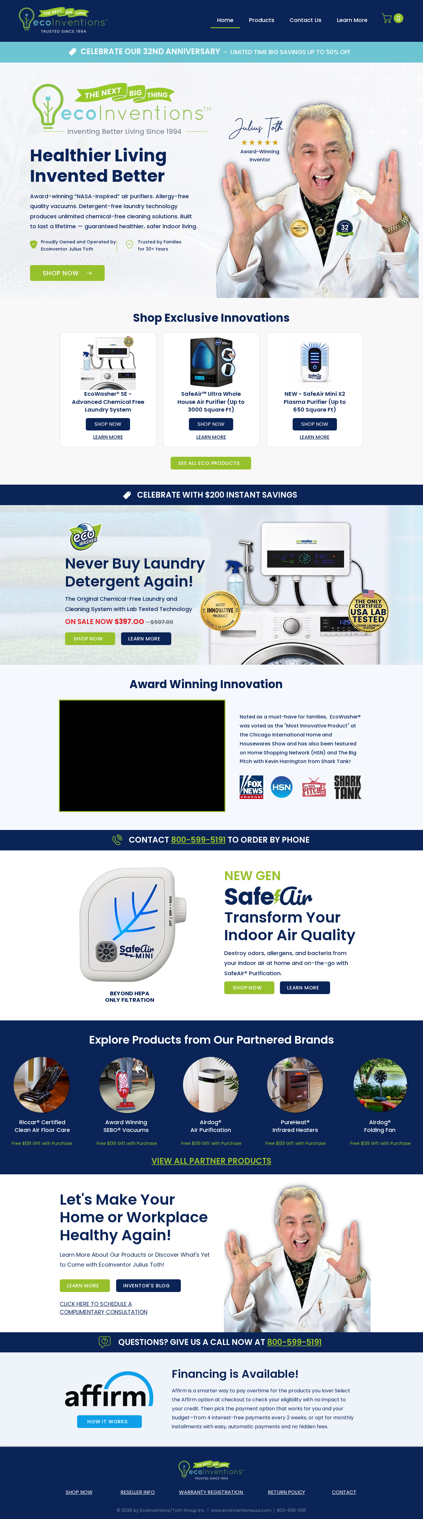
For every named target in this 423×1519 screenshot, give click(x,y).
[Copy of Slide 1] (166, 997)
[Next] (262, 934)
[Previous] (69, 934)
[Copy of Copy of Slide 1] (174, 997)
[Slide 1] (158, 997)
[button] (352, 20)
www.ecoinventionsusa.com (241, 1510)
